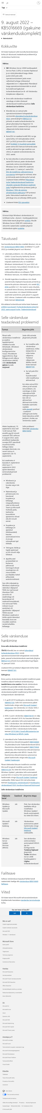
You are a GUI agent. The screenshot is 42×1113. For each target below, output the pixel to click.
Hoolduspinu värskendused (18, 782)
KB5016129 (6, 769)
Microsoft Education (8, 972)
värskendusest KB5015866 (14, 247)
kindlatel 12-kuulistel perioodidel (23, 144)
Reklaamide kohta (15, 1106)
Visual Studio (6, 1064)
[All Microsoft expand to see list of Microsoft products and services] (2, 3)
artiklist (27, 220)
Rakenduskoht (7, 38)
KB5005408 (20, 300)
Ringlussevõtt (6, 958)
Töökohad (5, 1074)
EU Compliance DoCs (27, 1106)
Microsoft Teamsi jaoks (9, 1030)
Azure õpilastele (7, 996)
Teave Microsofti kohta (9, 1078)
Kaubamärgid (6, 1106)
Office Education (7, 985)
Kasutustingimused (31, 1102)
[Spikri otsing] (7, 3)
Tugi (3, 7)
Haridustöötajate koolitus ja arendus (12, 989)
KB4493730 (9, 702)
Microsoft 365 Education (9, 982)
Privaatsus (21, 1102)
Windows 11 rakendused (9, 934)
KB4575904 (34, 747)
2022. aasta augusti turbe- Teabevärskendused (18, 309)
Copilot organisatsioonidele (10, 924)
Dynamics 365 (6, 1016)
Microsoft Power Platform (9, 1057)
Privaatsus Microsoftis (8, 1081)
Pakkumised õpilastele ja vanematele (12, 992)
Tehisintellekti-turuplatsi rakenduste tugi (13, 1047)
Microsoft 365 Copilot (8, 1027)
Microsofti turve (7, 1009)
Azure (4, 1013)
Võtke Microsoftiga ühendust (10, 1102)
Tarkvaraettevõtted (8, 1061)
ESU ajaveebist (23, 202)
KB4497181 (10, 131)
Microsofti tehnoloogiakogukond (11, 1050)
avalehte (21, 228)
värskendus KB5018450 (30, 429)
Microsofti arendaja (8, 1040)
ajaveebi (29, 409)
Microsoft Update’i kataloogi (26, 777)
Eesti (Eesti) (9, 1091)
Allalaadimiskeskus (7, 948)
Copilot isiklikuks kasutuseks (10, 927)
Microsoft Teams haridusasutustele (12, 979)
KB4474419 (29, 716)
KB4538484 (34, 742)
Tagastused (6, 951)
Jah (14, 913)
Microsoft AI (6, 1006)
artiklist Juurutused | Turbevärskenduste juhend (19, 307)
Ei (26, 913)
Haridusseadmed (7, 975)
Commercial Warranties (9, 962)
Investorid (5, 1085)
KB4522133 (27, 118)
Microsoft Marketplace (8, 1054)
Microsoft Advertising (8, 1023)
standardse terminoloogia (30, 900)
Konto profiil (6, 944)
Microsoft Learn (7, 1043)
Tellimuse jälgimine (8, 955)
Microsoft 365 (6, 931)
